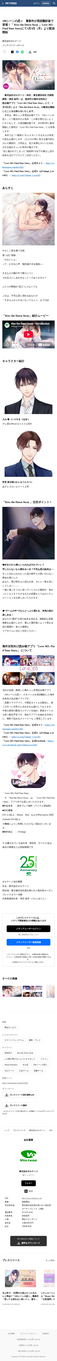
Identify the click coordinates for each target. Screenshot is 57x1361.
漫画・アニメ (34, 1040)
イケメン (44, 1059)
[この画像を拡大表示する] (12, 991)
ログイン (36, 3)
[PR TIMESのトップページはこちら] (11, 3)
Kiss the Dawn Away (25, 1053)
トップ (6, 1130)
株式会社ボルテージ (37, 1130)
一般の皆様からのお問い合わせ (28, 1351)
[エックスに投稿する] (12, 52)
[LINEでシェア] (22, 52)
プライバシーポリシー (28, 1333)
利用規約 (45, 1333)
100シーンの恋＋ (40, 1065)
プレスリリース (19, 1130)
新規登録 (45, 3)
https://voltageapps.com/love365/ (15, 1083)
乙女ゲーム (24, 1071)
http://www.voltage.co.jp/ (32, 1198)
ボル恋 (25, 1065)
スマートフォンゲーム (14, 1040)
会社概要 (11, 1333)
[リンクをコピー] (35, 52)
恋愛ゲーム (38, 1071)
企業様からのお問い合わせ (28, 1345)
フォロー (28, 1183)
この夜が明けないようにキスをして (19, 1059)
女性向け (8, 1053)
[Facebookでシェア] (17, 52)
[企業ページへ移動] (28, 1156)
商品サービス (10, 1027)
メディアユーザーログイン (28, 929)
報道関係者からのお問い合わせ (28, 1339)
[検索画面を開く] (54, 3)
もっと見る (50, 1260)
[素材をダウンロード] (30, 52)
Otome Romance (10, 1065)
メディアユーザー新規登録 (28, 942)
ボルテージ (9, 1071)
